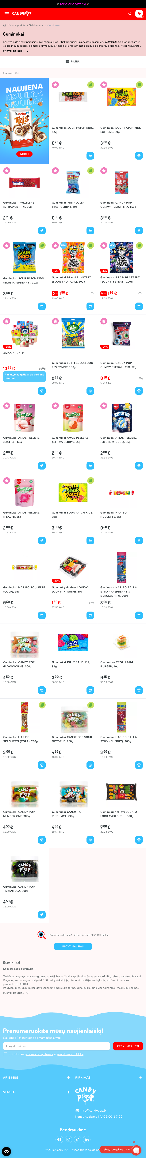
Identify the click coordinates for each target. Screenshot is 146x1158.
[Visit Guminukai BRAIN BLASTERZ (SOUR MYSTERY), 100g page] (121, 257)
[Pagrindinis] (4, 25)
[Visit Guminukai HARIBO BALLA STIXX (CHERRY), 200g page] (121, 717)
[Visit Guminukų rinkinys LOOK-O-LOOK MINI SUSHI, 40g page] (73, 567)
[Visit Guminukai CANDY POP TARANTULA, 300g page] (24, 866)
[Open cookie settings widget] (6, 1151)
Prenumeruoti (128, 1046)
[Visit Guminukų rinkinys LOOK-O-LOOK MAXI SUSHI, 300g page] (121, 791)
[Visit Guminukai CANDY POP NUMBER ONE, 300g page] (24, 791)
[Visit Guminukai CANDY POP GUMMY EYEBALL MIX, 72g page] (121, 333)
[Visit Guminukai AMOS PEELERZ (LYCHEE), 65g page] (24, 417)
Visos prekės (17, 25)
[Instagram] (68, 1139)
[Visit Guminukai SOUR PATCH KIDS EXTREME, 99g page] (121, 96)
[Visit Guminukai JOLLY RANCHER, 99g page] (73, 642)
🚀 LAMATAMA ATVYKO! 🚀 (73, 3)
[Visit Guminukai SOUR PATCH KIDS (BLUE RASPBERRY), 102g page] (24, 257)
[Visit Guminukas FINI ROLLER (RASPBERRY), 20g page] (73, 182)
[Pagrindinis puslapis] (22, 13)
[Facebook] (59, 1139)
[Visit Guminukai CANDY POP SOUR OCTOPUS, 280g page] (73, 717)
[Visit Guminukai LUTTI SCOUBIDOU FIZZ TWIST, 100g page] (73, 333)
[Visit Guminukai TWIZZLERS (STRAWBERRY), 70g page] (24, 182)
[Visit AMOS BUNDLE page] (24, 333)
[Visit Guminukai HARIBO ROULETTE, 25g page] (121, 492)
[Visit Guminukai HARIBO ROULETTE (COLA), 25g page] (24, 567)
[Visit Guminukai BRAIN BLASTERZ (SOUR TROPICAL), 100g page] (73, 257)
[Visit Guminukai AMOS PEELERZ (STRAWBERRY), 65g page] (73, 417)
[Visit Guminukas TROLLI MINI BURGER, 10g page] (121, 642)
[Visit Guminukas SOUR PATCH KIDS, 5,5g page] (73, 96)
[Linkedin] (86, 1139)
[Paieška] (130, 14)
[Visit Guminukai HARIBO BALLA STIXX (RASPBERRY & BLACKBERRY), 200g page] (121, 567)
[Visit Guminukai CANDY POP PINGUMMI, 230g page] (73, 791)
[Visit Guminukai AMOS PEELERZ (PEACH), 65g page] (24, 492)
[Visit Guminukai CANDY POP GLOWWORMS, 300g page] (24, 642)
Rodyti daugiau (73, 946)
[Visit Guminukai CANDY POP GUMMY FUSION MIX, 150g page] (121, 182)
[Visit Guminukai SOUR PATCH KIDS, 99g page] (73, 492)
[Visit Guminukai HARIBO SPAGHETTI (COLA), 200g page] (24, 717)
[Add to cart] (90, 156)
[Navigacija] (7, 13)
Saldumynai (36, 25)
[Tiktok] (77, 1139)
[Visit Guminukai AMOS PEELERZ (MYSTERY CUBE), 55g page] (121, 417)
